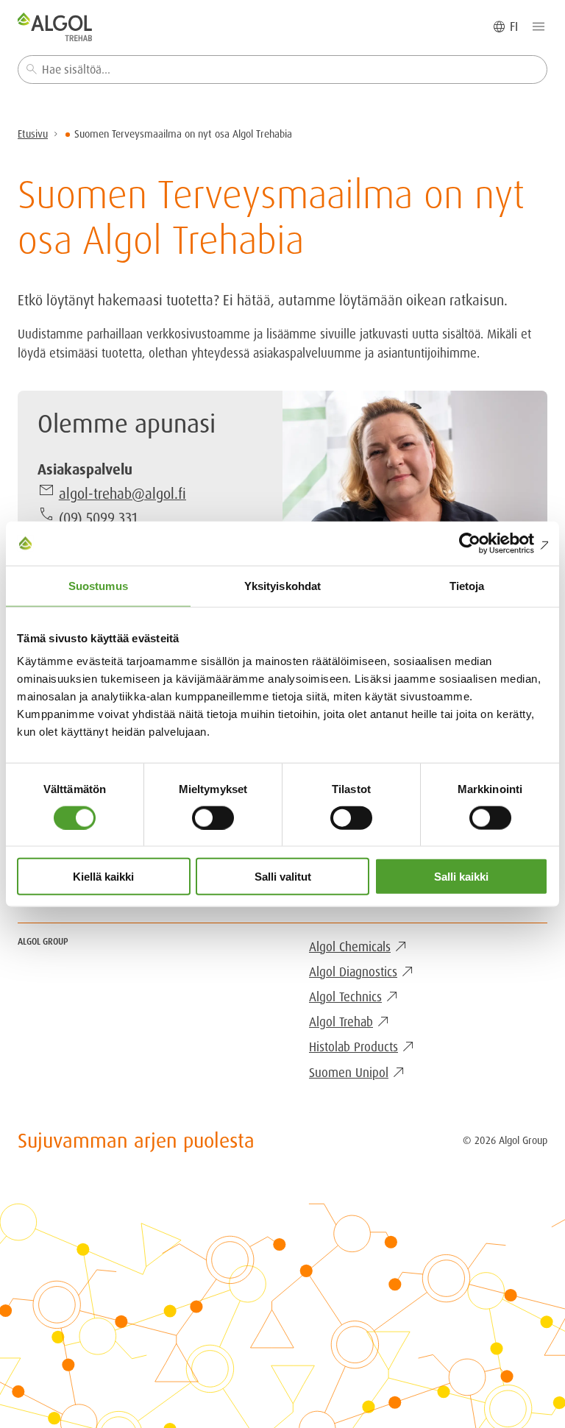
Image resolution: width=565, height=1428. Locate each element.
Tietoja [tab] (467, 585)
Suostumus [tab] (98, 585)
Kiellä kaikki (103, 876)
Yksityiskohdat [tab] (282, 585)
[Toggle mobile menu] (538, 26)
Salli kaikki (461, 876)
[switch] (213, 817)
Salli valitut (283, 876)
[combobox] (282, 69)
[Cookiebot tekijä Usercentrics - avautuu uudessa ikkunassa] (483, 543)
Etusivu (33, 134)
